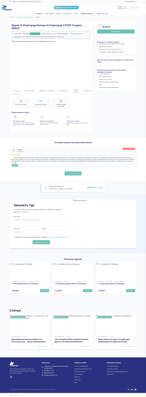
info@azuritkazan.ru (50, 375)
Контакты (77, 380)
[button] (50, 62)
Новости (77, 377)
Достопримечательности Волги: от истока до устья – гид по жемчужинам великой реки (28, 340)
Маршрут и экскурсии (47, 91)
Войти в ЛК (110, 374)
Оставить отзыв (74, 173)
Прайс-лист (88, 91)
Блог (75, 14)
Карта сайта (13, 395)
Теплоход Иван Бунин (81, 366)
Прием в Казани (87, 14)
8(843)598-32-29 (122, 8)
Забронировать (116, 31)
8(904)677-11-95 (122, 6)
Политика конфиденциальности (117, 372)
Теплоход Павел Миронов (83, 369)
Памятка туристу (76, 91)
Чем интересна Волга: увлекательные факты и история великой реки (71, 340)
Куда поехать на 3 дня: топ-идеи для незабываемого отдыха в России (114, 340)
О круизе (16, 91)
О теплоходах (49, 14)
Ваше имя (16, 228)
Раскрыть (15, 165)
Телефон (44, 228)
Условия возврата (113, 366)
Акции (58, 14)
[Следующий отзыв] (134, 157)
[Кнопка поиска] (144, 8)
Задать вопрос (135, 7)
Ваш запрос (17, 216)
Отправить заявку (41, 242)
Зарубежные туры (102, 14)
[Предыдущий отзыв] (12, 157)
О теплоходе (63, 91)
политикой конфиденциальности (57, 237)
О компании (67, 14)
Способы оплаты (112, 369)
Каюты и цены (29, 91)
